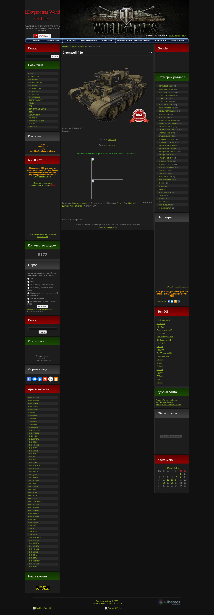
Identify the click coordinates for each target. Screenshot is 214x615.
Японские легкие (165, 177)
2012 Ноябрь (34, 472)
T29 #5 (160, 366)
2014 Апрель (33, 522)
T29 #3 (160, 373)
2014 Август (33, 534)
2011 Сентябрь (34, 430)
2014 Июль (33, 531)
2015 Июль (33, 558)
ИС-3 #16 (161, 324)
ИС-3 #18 (161, 343)
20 (172, 483)
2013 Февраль (34, 481)
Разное (161, 199)
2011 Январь (33, 406)
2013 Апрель (33, 486)
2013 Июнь (33, 492)
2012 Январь (34, 442)
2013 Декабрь (34, 510)
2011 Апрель (33, 415)
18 (164, 483)
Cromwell (132, 203)
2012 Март (33, 448)
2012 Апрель (33, 451)
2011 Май (32, 418)
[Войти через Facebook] (39, 379)
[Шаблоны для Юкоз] (169, 602)
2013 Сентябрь (35, 501)
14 (176, 480)
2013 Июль (33, 495)
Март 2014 (172, 468)
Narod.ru (111, 145)
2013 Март (33, 483)
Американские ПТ (166, 127)
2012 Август (33, 463)
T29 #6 (160, 376)
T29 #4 (160, 383)
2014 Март (33, 519)
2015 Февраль (34, 549)
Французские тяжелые (168, 152)
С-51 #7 (160, 363)
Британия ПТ (164, 170)
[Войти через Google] (50, 379)
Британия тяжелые (166, 167)
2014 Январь (34, 513)
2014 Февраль (34, 516)
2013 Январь (34, 478)
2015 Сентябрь (35, 561)
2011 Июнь (33, 421)
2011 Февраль (34, 409)
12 (168, 480)
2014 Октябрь (34, 540)
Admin (119, 203)
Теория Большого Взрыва (167, 400)
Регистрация (174, 35)
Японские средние (166, 180)
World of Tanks (76, 206)
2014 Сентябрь (35, 537)
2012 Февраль (34, 445)
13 (172, 480)
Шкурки (65, 206)
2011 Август (33, 427)
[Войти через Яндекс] (45, 379)
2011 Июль (33, 424)
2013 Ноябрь (34, 507)
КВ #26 (160, 347)
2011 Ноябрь (34, 436)
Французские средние (168, 148)
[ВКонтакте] (169, 302)
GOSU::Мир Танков (164, 402)
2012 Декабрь (34, 475)
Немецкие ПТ (164, 114)
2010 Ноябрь (34, 400)
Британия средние (166, 164)
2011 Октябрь (34, 433)
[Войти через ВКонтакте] (34, 379)
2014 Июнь (33, 528)
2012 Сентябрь (35, 466)
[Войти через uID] (29, 379)
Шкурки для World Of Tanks (42, 15)
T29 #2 (160, 360)
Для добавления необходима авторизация (43, 235)
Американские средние (168, 123)
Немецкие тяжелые (167, 111)
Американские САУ (166, 133)
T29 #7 (160, 379)
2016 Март (33, 567)
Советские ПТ (164, 98)
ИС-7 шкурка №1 (164, 320)
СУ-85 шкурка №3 (164, 353)
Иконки (161, 183)
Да (31, 278)
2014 (74, 47)
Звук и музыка (164, 205)
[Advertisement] (172, 62)
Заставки (162, 202)
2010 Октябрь (34, 397)
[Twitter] (172, 302)
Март (80, 47)
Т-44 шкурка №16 (164, 330)
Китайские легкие (166, 136)
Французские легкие (167, 145)
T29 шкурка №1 (163, 356)
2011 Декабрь (34, 439)
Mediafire (112, 139)
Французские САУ (166, 155)
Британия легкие (165, 161)
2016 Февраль (34, 564)
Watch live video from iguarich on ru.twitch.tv (183, 287)
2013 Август (33, 498)
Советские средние (167, 92)
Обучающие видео (166, 86)
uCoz (119, 603)
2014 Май (32, 525)
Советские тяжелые (167, 95)
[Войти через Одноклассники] (56, 379)
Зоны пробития (165, 208)
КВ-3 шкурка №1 (164, 340)
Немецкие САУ (164, 117)
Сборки (161, 195)
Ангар (161, 189)
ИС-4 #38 (161, 333)
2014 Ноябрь (34, 543)
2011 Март (33, 412)
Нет (32, 281)
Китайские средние (166, 139)
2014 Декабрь (34, 546)
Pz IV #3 (160, 350)
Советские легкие (166, 89)
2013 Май (32, 489)
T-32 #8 (160, 370)
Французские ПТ (165, 158)
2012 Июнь (33, 457)
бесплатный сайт (108, 603)
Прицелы (162, 186)
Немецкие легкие (165, 105)
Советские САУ (165, 101)
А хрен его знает (37, 298)
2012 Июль (33, 460)
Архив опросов (45, 309)
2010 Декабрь (34, 403)
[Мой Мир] (178, 302)
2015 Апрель (33, 552)
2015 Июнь (33, 555)
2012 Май (32, 454)
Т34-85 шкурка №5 (165, 337)
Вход (184, 35)
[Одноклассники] (175, 302)
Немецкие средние (166, 108)
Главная (66, 47)
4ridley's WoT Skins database (168, 404)
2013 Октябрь (34, 504)
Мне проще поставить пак (42, 285)
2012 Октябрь (34, 469)
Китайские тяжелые (167, 142)
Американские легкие (167, 120)
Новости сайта (165, 192)
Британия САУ (164, 173)
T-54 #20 (160, 327)
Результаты (32, 309)
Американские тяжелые (168, 130)
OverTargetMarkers (42, 177)
